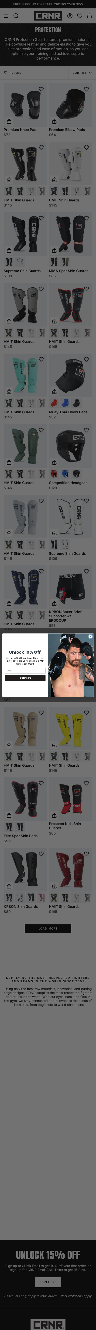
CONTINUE (25, 677)
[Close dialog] (91, 636)
